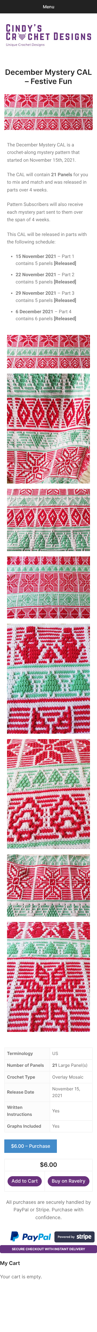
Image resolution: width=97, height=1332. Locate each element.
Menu (48, 6)
